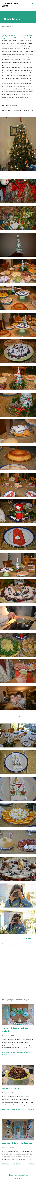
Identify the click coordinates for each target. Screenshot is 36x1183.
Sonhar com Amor (10, 4)
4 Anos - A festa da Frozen (17, 1143)
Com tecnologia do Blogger (19, 1175)
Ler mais (5, 1055)
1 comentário (16, 1164)
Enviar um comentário (19, 1052)
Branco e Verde (11, 1088)
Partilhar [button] (27, 938)
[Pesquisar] (28, 3)
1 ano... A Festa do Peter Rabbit (15, 1030)
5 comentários (16, 1109)
